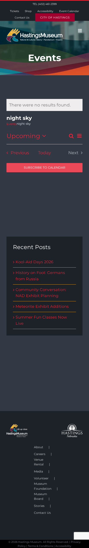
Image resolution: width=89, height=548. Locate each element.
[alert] (44, 105)
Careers (39, 454)
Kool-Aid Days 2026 (34, 262)
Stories (39, 506)
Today (44, 152)
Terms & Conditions (40, 546)
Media (38, 471)
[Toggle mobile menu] (80, 30)
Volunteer (41, 478)
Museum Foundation (42, 486)
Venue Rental (39, 462)
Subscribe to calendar (44, 167)
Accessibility (63, 546)
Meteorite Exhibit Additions (42, 306)
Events (11, 124)
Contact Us (42, 513)
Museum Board (40, 496)
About (38, 447)
